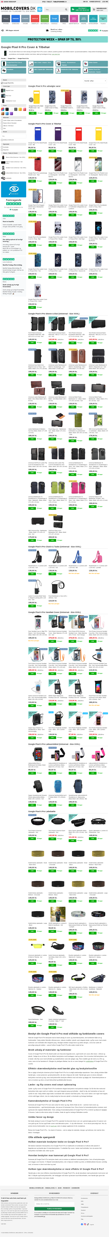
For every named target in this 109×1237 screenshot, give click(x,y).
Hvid (11, 109)
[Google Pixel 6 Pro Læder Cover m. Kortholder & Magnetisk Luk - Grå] (58, 196)
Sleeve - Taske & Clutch (10, 153)
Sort (7, 109)
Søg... (82, 1219)
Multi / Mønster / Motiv (2, 109)
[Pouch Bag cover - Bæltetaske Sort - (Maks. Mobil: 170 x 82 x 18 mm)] (58, 420)
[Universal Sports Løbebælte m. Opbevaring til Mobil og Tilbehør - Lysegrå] (78, 914)
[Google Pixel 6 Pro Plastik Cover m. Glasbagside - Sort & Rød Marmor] (58, 164)
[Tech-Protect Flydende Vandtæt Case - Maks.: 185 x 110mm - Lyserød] (98, 718)
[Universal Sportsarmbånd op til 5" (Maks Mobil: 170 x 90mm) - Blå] (58, 786)
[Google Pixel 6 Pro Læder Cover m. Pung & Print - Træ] (37, 260)
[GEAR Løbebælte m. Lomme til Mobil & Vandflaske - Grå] (58, 914)
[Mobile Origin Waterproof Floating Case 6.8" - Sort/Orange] (58, 686)
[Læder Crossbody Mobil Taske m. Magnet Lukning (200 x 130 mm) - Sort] (37, 587)
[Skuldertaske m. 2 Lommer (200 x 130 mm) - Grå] (58, 556)
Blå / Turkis (7, 113)
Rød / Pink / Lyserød (24, 109)
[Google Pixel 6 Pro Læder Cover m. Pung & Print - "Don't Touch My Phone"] (98, 228)
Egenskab (6, 144)
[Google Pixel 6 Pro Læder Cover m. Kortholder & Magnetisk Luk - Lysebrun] (78, 196)
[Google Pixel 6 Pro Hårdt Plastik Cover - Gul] (36, 97)
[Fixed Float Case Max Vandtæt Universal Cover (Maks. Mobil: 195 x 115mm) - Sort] (98, 686)
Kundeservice (95, 1)
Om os (85, 1)
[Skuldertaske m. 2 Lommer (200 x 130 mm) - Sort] (37, 556)
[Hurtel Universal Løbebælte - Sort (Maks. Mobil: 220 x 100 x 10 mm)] (58, 946)
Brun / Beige (2, 113)
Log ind (105, 1)
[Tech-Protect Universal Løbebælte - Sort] (37, 821)
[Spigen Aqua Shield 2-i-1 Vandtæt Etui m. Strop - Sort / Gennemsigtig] (37, 718)
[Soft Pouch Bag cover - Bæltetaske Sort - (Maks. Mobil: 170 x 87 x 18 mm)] (58, 521)
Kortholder (6, 147)
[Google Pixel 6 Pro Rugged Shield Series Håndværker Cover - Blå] (37, 196)
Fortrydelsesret (84, 1207)
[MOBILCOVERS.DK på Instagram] (85, 1224)
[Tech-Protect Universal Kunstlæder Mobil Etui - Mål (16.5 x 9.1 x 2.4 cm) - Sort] (37, 323)
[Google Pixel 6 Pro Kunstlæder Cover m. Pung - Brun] (98, 196)
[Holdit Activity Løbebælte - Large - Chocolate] (98, 884)
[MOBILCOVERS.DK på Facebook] (82, 1224)
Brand (5, 131)
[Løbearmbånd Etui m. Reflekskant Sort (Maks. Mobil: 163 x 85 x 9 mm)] (37, 754)
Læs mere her (56, 54)
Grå (15, 109)
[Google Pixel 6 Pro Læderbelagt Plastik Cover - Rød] (37, 164)
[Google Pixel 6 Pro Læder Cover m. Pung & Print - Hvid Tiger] (52, 97)
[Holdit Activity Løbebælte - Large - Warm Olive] (78, 884)
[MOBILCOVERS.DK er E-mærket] (39, 9)
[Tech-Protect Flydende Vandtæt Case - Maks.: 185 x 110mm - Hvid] (78, 718)
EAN (82, 1201)
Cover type (6, 86)
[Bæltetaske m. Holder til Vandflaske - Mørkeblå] (98, 978)
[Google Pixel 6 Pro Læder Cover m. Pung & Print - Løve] (58, 260)
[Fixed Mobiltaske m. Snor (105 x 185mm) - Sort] (58, 587)
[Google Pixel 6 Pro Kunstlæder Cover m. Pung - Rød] (68, 97)
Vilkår (82, 1204)
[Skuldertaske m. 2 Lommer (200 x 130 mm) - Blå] (78, 556)
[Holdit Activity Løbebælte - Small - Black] (78, 853)
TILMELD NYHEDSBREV (54, 1208)
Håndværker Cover (11, 101)
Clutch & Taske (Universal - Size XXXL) (14, 162)
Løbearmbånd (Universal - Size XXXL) (16, 173)
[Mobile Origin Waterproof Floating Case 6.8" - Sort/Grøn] (78, 686)
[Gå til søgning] (66, 9)
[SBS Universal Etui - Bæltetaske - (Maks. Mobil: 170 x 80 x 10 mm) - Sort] (37, 521)
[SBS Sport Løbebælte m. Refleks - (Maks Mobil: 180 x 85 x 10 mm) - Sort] (78, 978)
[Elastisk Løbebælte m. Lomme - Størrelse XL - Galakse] (37, 978)
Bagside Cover (10, 90)
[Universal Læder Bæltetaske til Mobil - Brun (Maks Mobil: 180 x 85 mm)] (37, 388)
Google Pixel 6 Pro (8, 83)
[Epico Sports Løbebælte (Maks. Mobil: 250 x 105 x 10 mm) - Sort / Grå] (78, 821)
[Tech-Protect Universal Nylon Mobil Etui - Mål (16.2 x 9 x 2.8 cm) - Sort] (98, 323)
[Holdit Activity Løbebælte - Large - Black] (37, 914)
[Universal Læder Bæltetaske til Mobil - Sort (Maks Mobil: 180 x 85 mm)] (58, 388)
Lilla (11, 113)
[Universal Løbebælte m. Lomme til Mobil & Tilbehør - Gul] (37, 946)
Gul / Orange (20, 109)
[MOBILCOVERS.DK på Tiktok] (88, 1224)
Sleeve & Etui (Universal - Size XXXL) (15, 157)
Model (5, 80)
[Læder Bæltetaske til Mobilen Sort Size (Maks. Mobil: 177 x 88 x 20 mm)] (37, 420)
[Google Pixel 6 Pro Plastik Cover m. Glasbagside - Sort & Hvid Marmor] (78, 164)
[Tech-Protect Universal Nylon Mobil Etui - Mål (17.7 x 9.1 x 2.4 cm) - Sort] (58, 323)
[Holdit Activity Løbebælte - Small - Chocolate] (58, 853)
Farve (5, 105)
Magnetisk (6, 149)
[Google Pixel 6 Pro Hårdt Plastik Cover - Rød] (78, 133)
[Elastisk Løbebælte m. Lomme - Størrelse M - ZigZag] (98, 946)
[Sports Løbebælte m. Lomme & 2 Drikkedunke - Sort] (98, 821)
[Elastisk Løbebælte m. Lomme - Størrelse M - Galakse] (78, 946)
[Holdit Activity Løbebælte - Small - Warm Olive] (37, 853)
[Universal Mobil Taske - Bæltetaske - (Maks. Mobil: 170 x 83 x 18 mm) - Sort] (98, 388)
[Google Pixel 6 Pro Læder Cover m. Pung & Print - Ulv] (84, 97)
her (44, 1216)
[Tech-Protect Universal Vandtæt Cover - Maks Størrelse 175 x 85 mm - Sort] (58, 622)
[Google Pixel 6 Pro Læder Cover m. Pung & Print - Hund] (100, 97)
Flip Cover (8, 95)
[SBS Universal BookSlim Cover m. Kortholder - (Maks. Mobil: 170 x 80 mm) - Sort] (98, 420)
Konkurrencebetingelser (87, 1216)
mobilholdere (90, 1061)
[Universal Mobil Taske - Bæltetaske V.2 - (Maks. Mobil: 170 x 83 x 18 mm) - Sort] (78, 388)
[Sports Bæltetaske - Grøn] (37, 1010)
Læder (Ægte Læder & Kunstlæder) (12, 120)
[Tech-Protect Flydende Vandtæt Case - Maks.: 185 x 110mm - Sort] (58, 718)
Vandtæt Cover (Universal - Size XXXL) (16, 167)
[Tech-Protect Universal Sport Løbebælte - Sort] (58, 821)
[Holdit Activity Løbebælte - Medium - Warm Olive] (98, 853)
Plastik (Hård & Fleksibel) (9, 123)
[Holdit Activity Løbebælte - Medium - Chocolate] (37, 884)
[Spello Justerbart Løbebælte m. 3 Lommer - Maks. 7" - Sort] (58, 1010)
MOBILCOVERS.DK (8, 140)
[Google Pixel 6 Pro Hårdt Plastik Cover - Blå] (37, 133)
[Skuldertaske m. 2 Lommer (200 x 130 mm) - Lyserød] (98, 556)
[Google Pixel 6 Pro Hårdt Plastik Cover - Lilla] (58, 133)
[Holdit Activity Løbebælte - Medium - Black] (58, 884)
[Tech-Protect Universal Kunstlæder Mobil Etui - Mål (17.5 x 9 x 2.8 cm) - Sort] (78, 323)
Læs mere (3, 1223)
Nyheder (14, 1193)
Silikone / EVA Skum (8, 125)
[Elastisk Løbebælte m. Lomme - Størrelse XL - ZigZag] (58, 978)
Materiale (6, 117)
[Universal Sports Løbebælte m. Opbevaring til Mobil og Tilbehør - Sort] (98, 914)
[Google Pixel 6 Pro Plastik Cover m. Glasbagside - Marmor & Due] (98, 164)
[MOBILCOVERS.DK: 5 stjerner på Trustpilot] (13, 247)
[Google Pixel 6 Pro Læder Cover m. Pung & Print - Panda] (58, 228)
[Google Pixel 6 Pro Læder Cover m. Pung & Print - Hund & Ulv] (78, 260)
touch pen (54, 1126)
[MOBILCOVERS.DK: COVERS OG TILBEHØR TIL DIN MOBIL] (18, 9)
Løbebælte (8, 178)
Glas (4, 128)
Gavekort (83, 1210)
